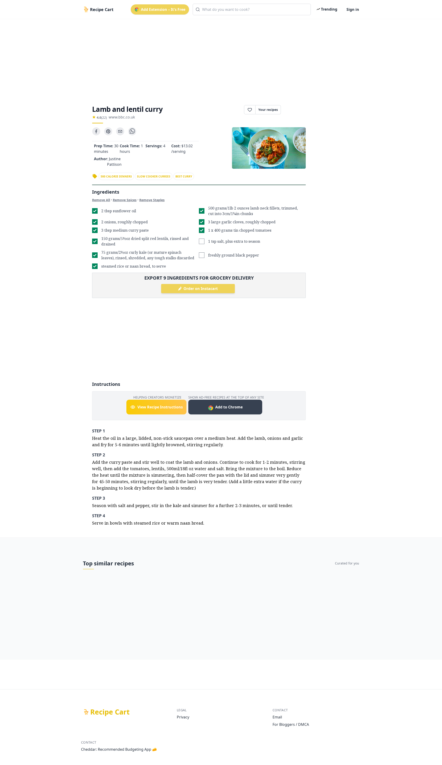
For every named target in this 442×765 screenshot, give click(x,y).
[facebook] (96, 131)
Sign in (352, 9)
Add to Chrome (229, 407)
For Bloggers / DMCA (291, 724)
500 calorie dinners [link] (116, 176)
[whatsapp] (132, 131)
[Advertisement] (219, 58)
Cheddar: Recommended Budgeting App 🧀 (119, 749)
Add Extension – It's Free (163, 9)
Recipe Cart (110, 712)
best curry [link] (183, 176)
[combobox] (252, 9)
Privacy (183, 717)
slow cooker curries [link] (153, 176)
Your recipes (268, 109)
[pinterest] (108, 131)
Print (295, 109)
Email (277, 717)
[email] (120, 131)
